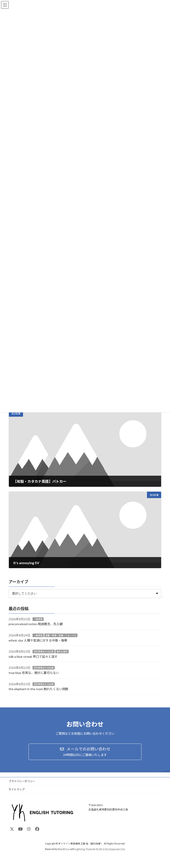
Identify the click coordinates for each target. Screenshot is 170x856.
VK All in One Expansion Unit (110, 849)
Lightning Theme (84, 849)
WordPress (64, 849)
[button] (85, 752)
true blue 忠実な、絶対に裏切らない (34, 673)
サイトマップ (17, 789)
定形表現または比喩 (44, 651)
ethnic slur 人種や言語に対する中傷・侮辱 (38, 640)
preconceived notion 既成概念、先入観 (36, 624)
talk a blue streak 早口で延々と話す (33, 656)
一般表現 (38, 619)
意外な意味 (62, 651)
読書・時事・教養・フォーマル (60, 635)
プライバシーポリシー (22, 781)
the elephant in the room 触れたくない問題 (38, 689)
